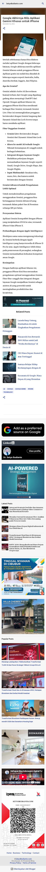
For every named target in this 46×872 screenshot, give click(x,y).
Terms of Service (29, 863)
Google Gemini (20, 389)
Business (16, 853)
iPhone (30, 389)
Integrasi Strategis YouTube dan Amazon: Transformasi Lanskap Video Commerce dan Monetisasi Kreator (26, 509)
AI (4, 389)
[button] (4, 28)
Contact (36, 853)
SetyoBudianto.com (14, 4)
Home (9, 853)
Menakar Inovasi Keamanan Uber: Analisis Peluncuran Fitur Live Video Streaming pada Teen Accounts (26, 519)
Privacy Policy (15, 863)
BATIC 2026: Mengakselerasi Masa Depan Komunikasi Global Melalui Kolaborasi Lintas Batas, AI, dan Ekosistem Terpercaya (26, 548)
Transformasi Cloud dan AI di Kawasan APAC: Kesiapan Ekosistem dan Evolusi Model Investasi (25, 537)
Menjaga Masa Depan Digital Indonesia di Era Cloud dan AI (26, 527)
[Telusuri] (43, 3)
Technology (26, 853)
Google (10, 389)
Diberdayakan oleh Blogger (24, 869)
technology (8, 392)
